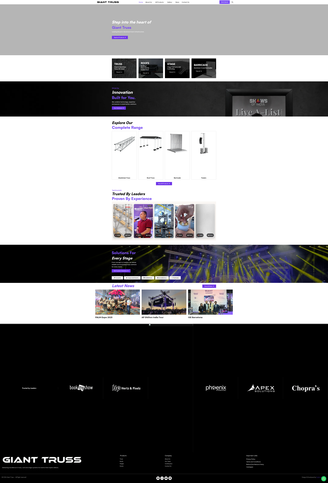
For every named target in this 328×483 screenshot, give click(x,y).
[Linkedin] (170, 478)
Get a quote (224, 2)
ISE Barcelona (195, 317)
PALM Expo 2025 (103, 317)
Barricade (177, 178)
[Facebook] (158, 478)
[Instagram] (162, 478)
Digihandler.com (321, 477)
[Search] (232, 2)
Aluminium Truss (124, 178)
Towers (203, 178)
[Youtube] (166, 478)
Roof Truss (151, 178)
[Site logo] (108, 2)
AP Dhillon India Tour (153, 317)
